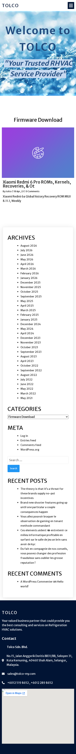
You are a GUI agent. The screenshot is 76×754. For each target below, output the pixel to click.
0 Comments (32, 191)
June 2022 (26, 384)
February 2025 (29, 314)
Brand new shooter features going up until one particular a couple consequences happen (43, 507)
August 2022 (28, 375)
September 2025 (31, 296)
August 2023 (28, 356)
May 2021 (26, 398)
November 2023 (30, 342)
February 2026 (29, 273)
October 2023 (29, 347)
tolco (9, 191)
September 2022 (31, 370)
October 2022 (29, 365)
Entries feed (28, 440)
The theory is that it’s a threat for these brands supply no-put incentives (41, 493)
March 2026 (28, 268)
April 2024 (27, 333)
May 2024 (26, 328)
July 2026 (26, 250)
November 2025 (30, 287)
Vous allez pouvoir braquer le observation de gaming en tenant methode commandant (41, 521)
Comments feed (30, 445)
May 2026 (26, 259)
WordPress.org (29, 449)
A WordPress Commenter (36, 581)
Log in (24, 436)
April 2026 (27, 264)
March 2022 (28, 393)
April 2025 (27, 305)
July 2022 (26, 379)
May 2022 (26, 388)
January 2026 (28, 278)
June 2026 (26, 255)
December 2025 (30, 282)
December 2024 (30, 324)
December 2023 (30, 338)
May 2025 (26, 301)
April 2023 (27, 361)
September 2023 (31, 352)
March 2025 (28, 310)
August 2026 (28, 245)
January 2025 (28, 319)
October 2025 (29, 291)
